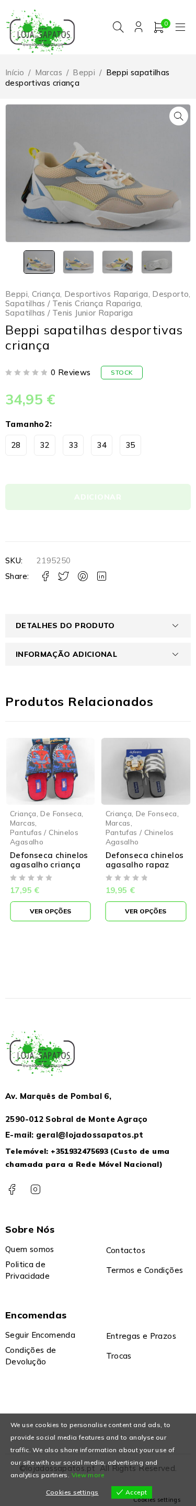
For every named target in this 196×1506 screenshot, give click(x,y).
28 (16, 445)
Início (14, 72)
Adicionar (97, 497)
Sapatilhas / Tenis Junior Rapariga (69, 313)
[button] (178, 116)
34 (102, 445)
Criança (46, 294)
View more (88, 1475)
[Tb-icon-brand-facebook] (11, 1189)
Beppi (84, 72)
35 (130, 445)
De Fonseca (61, 813)
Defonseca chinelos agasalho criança (49, 860)
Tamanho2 (27, 424)
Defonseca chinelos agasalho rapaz (145, 860)
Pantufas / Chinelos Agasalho (44, 837)
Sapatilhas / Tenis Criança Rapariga (73, 303)
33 (73, 445)
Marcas (48, 72)
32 (45, 445)
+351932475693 (79, 1151)
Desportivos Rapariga (106, 294)
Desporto (170, 294)
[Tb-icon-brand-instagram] (35, 1189)
